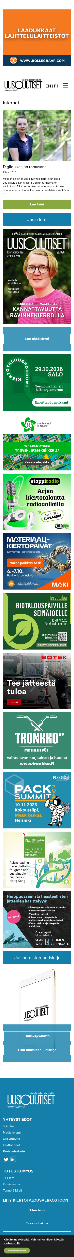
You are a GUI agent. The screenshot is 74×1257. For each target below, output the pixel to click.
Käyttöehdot (11, 1145)
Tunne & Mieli (12, 1191)
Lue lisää (37, 204)
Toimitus (8, 1126)
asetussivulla (12, 1243)
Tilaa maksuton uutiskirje (37, 1050)
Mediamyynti (12, 1133)
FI (56, 86)
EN (48, 86)
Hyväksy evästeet (17, 1250)
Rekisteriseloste (14, 1151)
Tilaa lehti (37, 1210)
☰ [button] (65, 85)
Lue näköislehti (37, 339)
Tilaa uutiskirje (37, 1223)
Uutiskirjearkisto (37, 1036)
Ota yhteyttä (11, 1139)
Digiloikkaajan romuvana (25, 166)
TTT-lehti (9, 1178)
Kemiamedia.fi (12, 1184)
